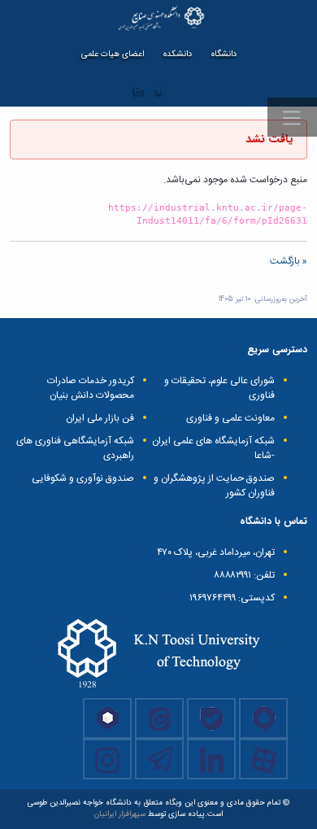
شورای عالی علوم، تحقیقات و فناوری (219, 388)
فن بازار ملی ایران (100, 418)
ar (159, 91)
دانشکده (177, 54)
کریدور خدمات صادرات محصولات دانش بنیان (90, 388)
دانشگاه (224, 54)
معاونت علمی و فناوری (230, 418)
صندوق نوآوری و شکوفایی (83, 478)
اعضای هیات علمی (112, 54)
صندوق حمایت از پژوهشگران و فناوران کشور (214, 485)
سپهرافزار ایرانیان (119, 814)
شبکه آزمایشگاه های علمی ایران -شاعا (213, 448)
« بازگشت (288, 261)
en (139, 91)
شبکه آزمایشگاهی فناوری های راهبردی (75, 448)
